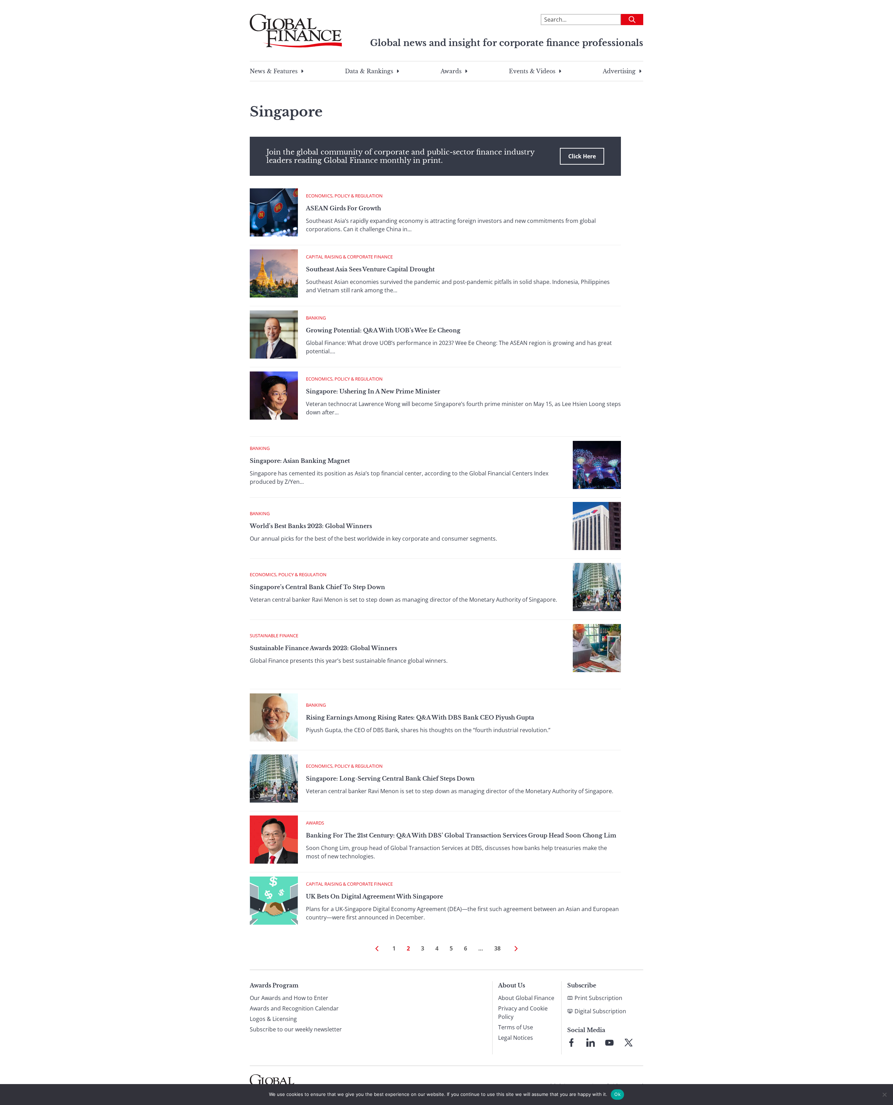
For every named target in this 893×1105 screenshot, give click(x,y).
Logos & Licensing (273, 1019)
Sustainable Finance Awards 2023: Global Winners (323, 648)
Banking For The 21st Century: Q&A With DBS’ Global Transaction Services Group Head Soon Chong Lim (461, 835)
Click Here (582, 156)
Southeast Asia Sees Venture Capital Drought (370, 269)
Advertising (619, 71)
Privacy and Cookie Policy (523, 1013)
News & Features (274, 71)
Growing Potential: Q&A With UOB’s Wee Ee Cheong (383, 330)
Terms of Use (515, 1027)
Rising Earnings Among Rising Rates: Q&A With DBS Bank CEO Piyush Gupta (420, 717)
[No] (884, 1094)
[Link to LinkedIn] (590, 1042)
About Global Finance (526, 998)
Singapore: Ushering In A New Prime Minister (373, 391)
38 (497, 948)
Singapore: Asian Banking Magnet (300, 460)
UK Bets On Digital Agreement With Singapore (374, 896)
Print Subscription (598, 998)
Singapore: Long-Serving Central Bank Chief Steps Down (390, 778)
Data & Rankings (369, 71)
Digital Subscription (600, 1011)
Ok (617, 1094)
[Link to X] (628, 1042)
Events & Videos (532, 71)
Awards (451, 71)
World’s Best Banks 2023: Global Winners (311, 526)
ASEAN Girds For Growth (343, 208)
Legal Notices (515, 1038)
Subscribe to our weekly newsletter (296, 1029)
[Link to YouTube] (609, 1042)
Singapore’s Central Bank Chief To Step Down (317, 587)
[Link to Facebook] (571, 1042)
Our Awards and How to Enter (289, 998)
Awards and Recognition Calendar (294, 1008)
